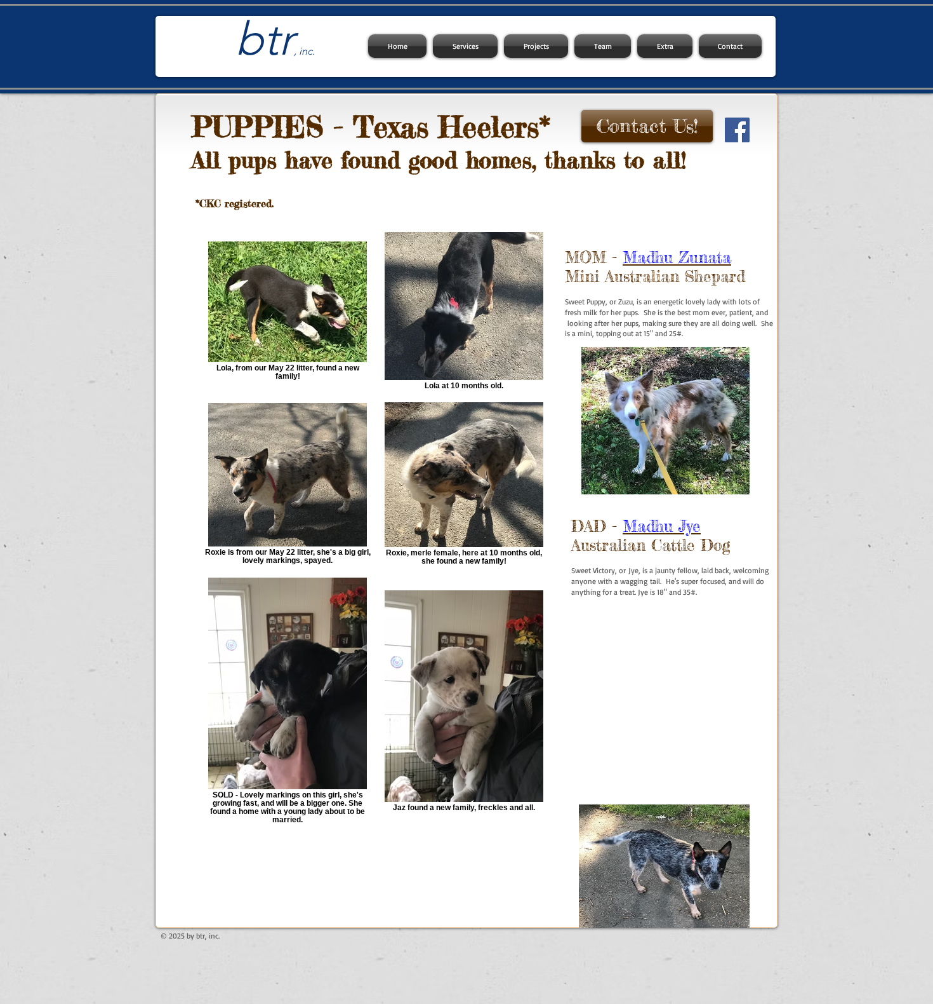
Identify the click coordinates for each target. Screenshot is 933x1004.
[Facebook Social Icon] (737, 130)
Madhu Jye (662, 526)
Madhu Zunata (677, 257)
